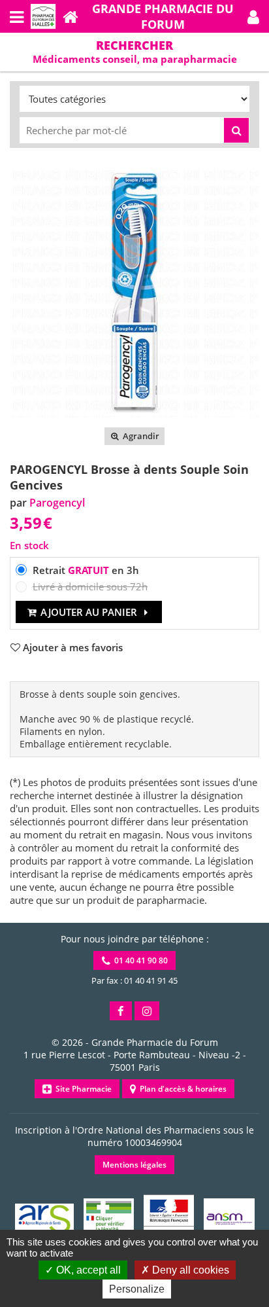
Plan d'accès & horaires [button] (181, 1088)
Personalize (137, 1289)
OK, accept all (87, 1270)
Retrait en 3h (86, 570)
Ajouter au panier (89, 611)
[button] (253, 16)
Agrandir (140, 436)
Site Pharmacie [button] (82, 1088)
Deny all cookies (189, 1270)
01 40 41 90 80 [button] (139, 960)
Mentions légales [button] (134, 1164)
